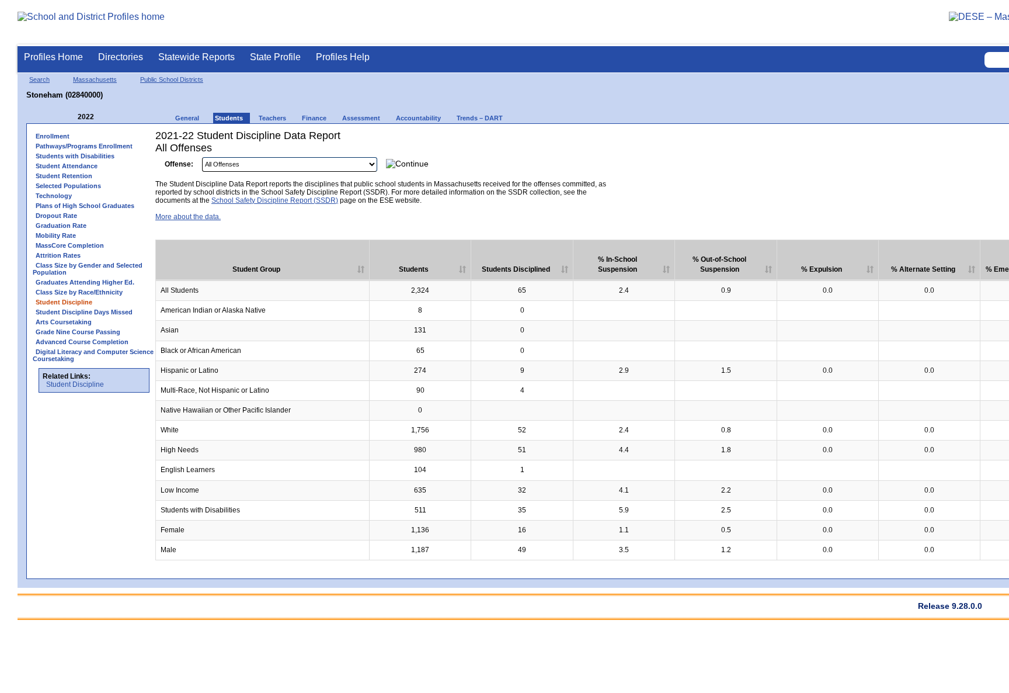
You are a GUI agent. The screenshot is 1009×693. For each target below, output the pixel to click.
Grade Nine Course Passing (78, 331)
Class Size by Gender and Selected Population (87, 269)
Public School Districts (171, 79)
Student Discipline (75, 384)
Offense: (179, 164)
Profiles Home (53, 57)
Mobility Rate (56, 235)
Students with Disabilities (75, 156)
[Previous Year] (69, 117)
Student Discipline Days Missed (84, 312)
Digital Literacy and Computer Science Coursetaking (93, 355)
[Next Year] (110, 117)
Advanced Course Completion (82, 341)
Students (414, 269)
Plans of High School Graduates (85, 205)
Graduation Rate (61, 225)
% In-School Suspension (617, 264)
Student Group (256, 269)
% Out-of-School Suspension (719, 264)
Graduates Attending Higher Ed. (85, 282)
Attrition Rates (58, 255)
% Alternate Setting (923, 269)
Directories (120, 57)
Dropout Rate (56, 215)
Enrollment (52, 136)
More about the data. (188, 217)
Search (39, 79)
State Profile (275, 57)
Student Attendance (67, 165)
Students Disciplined (516, 269)
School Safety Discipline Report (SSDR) (274, 200)
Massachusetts (95, 79)
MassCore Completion (70, 245)
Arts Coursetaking (64, 321)
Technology (54, 195)
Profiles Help (343, 57)
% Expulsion (821, 269)
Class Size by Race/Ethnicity (79, 292)
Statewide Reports (196, 57)
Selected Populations (68, 185)
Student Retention (64, 175)
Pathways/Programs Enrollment (84, 146)
